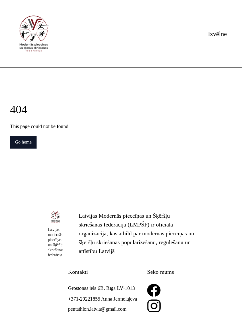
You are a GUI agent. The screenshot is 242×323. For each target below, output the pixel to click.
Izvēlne (216, 33)
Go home (25, 142)
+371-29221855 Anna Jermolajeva (101, 299)
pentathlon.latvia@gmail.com (95, 309)
